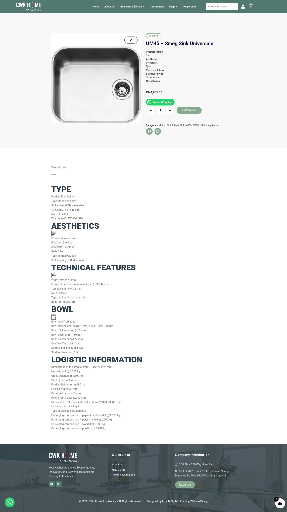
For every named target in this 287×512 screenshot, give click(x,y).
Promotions (157, 6)
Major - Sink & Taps (169, 125)
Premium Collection (131, 6)
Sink (182, 125)
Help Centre (189, 6)
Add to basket (189, 110)
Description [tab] (59, 167)
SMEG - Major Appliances (206, 125)
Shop (172, 6)
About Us (109, 6)
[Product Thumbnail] (131, 40)
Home (96, 6)
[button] (10, 502)
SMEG (188, 125)
